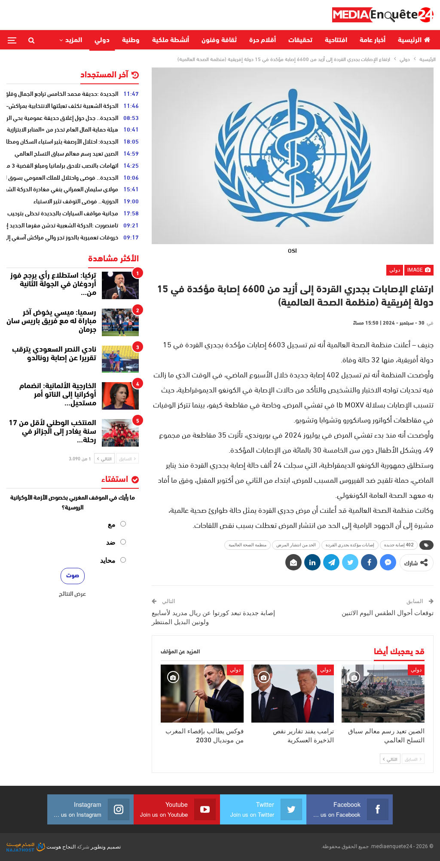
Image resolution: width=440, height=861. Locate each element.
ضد (111, 542)
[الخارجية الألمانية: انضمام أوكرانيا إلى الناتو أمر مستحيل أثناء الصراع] (120, 396)
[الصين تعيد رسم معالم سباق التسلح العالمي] (383, 694)
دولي (102, 40)
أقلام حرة (262, 40)
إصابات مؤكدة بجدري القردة (350, 544)
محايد (108, 560)
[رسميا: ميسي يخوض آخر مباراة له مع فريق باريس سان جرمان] (120, 322)
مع (112, 524)
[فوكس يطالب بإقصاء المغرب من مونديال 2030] (202, 694)
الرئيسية (410, 40)
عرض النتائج (72, 593)
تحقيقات (300, 40)
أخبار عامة (372, 40)
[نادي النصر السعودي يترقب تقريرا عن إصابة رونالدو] (120, 359)
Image (415, 270)
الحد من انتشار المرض (296, 544)
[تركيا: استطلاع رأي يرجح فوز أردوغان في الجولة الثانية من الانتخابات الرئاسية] (120, 285)
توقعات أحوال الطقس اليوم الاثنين (388, 613)
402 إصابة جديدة (398, 544)
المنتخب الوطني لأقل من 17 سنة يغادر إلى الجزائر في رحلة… (52, 432)
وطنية (131, 40)
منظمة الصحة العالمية (247, 544)
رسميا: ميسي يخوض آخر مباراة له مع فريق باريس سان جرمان (51, 321)
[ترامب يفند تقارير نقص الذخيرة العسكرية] (292, 694)
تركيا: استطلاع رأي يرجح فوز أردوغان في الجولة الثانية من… (53, 284)
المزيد (73, 40)
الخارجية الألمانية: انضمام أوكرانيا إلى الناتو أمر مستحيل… (57, 395)
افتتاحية (336, 40)
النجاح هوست (60, 847)
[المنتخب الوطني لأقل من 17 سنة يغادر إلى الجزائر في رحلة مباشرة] (120, 433)
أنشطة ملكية (170, 40)
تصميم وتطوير (106, 847)
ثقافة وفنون (219, 40)
